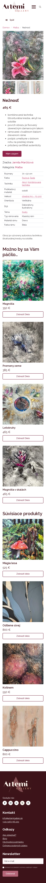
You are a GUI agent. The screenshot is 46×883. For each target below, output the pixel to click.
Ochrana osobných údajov (15, 845)
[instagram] (10, 803)
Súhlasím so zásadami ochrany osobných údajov (21, 867)
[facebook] (5, 803)
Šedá (32, 178)
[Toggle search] (40, 7)
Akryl (24, 182)
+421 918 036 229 (11, 822)
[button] (42, 55)
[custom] (22, 803)
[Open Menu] (34, 7)
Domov (6, 27)
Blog (5, 838)
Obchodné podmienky (13, 842)
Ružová (25, 178)
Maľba (16, 27)
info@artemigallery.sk (13, 818)
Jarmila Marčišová (22, 162)
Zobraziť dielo (23, 314)
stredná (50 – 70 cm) (32, 196)
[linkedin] (16, 803)
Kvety (24, 212)
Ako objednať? (9, 835)
